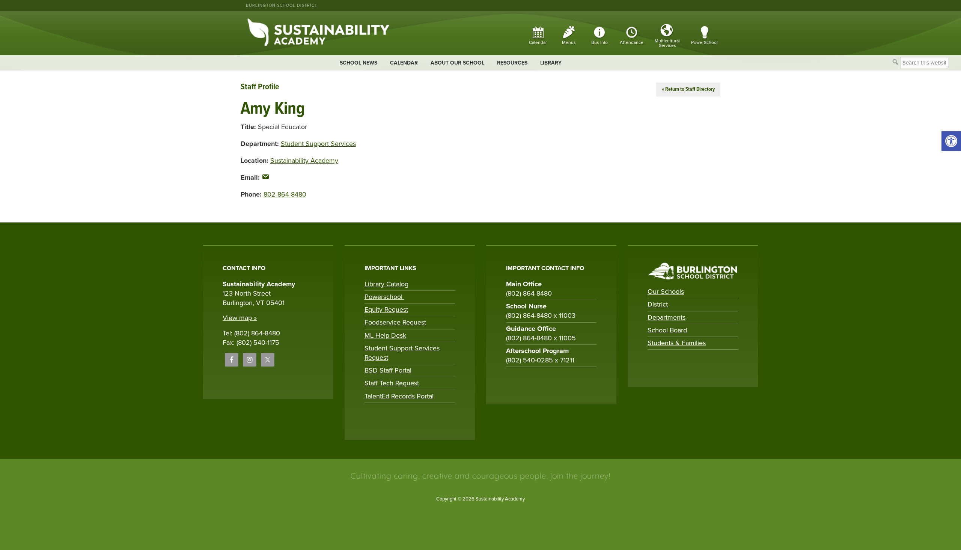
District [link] (658, 304)
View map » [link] (240, 318)
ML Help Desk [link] (385, 335)
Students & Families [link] (677, 343)
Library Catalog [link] (386, 284)
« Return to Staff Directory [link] (688, 89)
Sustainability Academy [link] (304, 160)
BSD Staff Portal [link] (388, 370)
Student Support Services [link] (318, 144)
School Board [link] (667, 330)
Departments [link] (666, 317)
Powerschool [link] (384, 297)
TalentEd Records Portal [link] (399, 396)
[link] (951, 141)
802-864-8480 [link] (285, 194)
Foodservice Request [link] (395, 322)
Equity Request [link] (386, 309)
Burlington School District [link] (281, 5)
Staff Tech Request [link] (392, 383)
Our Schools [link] (666, 291)
